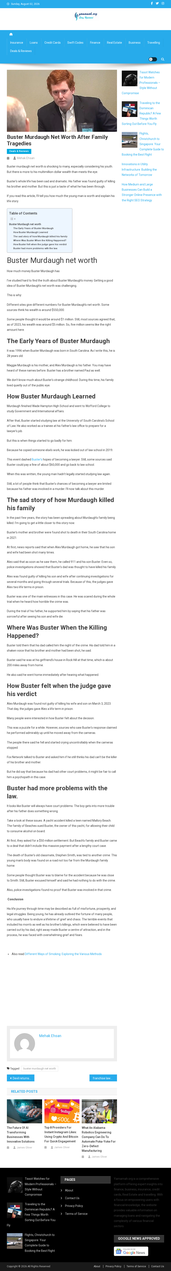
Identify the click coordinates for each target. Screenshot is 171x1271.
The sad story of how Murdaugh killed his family (40, 236)
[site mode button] (153, 59)
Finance (95, 42)
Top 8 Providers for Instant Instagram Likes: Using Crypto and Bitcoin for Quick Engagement (61, 1134)
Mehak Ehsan (26, 158)
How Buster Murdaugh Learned (31, 232)
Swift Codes (75, 42)
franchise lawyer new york (105, 1078)
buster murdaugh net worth (39, 1068)
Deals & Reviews (21, 51)
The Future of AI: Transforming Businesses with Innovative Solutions (21, 1134)
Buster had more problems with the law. (35, 248)
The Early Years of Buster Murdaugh (33, 228)
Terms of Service (76, 1213)
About (69, 1190)
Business (135, 42)
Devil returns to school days (23, 1078)
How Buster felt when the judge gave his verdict (40, 244)
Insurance (16, 42)
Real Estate (114, 42)
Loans (34, 42)
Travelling (153, 42)
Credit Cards (52, 42)
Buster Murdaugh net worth (25, 224)
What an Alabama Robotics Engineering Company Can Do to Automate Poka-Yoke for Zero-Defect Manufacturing (99, 1139)
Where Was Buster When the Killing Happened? (40, 240)
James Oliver (24, 1147)
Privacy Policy (74, 1206)
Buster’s (37, 459)
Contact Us (72, 1198)
